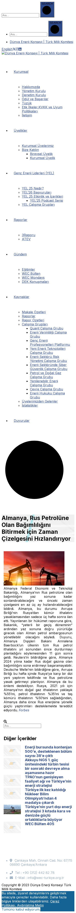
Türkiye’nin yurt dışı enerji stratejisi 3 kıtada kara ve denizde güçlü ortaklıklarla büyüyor (48, 813)
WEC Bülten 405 (39, 824)
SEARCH (47, 3)
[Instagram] (17, 49)
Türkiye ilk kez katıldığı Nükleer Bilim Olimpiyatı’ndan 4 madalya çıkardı (45, 796)
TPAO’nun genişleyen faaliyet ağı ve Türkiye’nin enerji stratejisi (48, 781)
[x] (14, 49)
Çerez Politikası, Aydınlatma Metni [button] (30, 903)
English (7, 49)
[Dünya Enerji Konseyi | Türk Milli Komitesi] (35, 53)
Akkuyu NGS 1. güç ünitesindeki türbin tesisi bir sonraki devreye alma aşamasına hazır (47, 766)
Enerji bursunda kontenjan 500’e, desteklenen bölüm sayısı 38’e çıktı (48, 751)
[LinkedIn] (20, 49)
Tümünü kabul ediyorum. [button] (21, 909)
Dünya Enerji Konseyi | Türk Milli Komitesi (41, 42)
